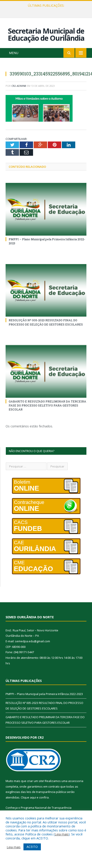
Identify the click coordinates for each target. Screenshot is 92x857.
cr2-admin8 (18, 85)
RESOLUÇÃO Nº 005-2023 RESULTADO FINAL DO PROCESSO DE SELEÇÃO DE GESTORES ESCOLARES (47, 10)
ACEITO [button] (32, 847)
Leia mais (62, 834)
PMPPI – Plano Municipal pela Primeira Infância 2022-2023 (44, 694)
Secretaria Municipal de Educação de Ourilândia (46, 34)
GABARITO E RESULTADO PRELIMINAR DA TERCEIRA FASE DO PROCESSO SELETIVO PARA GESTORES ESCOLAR (47, 405)
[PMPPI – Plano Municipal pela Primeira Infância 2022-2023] (46, 209)
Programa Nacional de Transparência (46, 808)
